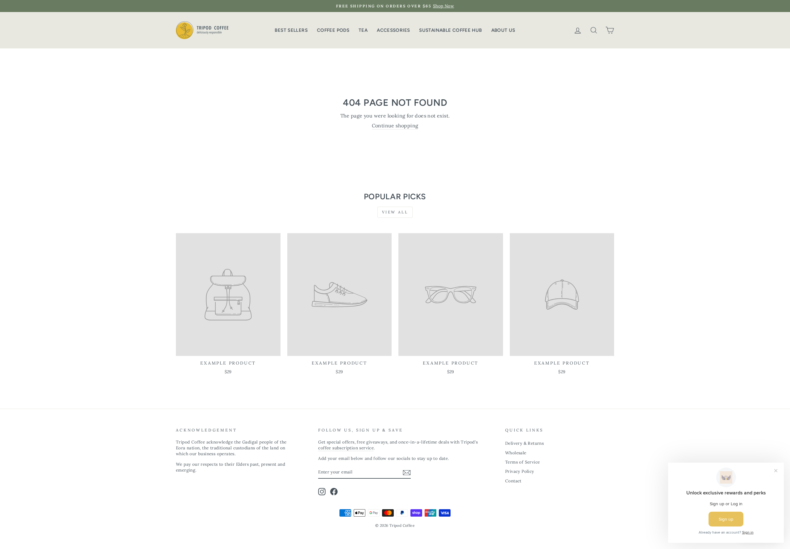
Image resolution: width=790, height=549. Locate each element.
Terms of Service (522, 462)
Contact (513, 481)
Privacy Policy (519, 471)
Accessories (393, 30)
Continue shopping (395, 125)
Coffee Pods (333, 30)
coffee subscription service (346, 448)
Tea (363, 30)
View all (395, 212)
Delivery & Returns (524, 443)
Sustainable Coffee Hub (450, 30)
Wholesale (515, 453)
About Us (503, 30)
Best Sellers (291, 30)
